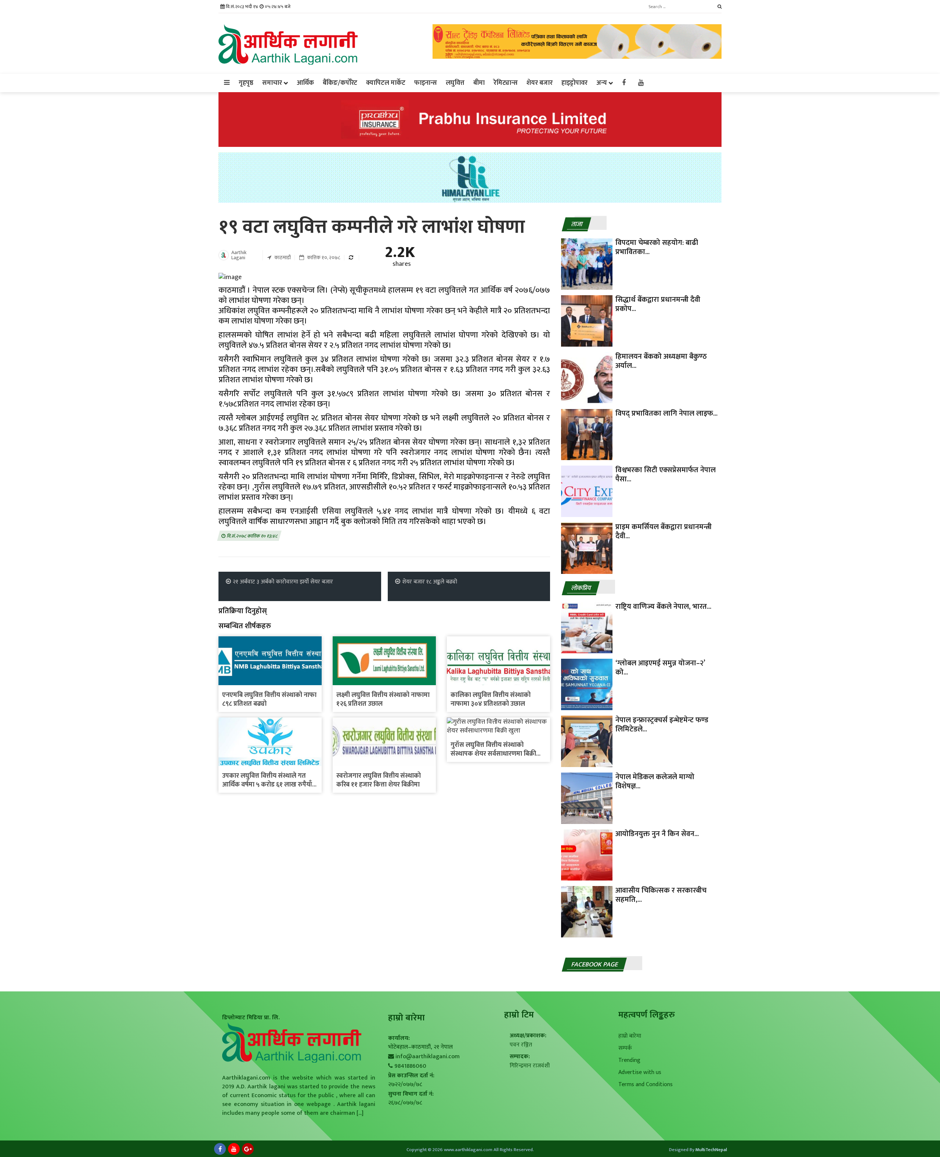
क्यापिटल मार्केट (385, 82)
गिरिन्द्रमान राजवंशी (530, 1066)
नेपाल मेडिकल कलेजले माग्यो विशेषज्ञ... (654, 781)
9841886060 (410, 1066)
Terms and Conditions (645, 1084)
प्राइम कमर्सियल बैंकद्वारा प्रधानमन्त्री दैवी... (663, 531)
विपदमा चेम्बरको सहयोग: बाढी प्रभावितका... (656, 247)
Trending (629, 1060)
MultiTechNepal (711, 1150)
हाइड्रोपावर (574, 82)
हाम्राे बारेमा (406, 1017)
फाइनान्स (425, 82)
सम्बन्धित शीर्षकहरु (244, 626)
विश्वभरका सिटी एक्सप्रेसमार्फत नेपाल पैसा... (665, 474)
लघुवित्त (455, 82)
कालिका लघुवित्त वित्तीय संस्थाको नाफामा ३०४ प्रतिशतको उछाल (491, 699)
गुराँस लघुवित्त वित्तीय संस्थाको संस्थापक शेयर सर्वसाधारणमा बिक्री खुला (493, 754)
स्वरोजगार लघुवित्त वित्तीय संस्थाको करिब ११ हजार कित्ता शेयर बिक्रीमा (378, 780)
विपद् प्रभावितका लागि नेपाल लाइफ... (666, 413)
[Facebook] (220, 1149)
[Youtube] (234, 1149)
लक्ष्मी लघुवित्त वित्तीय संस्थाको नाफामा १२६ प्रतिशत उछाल (383, 699)
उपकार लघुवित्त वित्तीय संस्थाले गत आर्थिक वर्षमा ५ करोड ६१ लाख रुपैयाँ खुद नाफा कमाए (267, 784)
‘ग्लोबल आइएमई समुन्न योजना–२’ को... (660, 668)
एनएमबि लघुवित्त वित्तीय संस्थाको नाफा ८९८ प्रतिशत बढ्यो (269, 699)
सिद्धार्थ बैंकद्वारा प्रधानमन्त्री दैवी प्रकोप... (657, 304)
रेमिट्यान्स (506, 82)
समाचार (272, 82)
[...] (359, 1113)
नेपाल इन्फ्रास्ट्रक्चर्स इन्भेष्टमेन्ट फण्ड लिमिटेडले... (661, 724)
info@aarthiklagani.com (427, 1057)
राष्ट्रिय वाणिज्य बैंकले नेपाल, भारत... (663, 606)
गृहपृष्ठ (246, 82)
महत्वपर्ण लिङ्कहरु (646, 1015)
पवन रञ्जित (521, 1045)
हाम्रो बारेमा (629, 1036)
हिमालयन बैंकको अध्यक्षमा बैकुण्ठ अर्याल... (661, 361)
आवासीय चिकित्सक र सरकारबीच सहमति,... (660, 895)
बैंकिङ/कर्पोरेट (340, 82)
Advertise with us (639, 1072)
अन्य (601, 82)
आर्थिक (305, 82)
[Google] (248, 1149)
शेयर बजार (540, 82)
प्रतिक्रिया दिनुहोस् (242, 611)
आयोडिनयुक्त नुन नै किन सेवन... (657, 834)
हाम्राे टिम (519, 1015)
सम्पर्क (625, 1048)
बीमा (479, 82)
